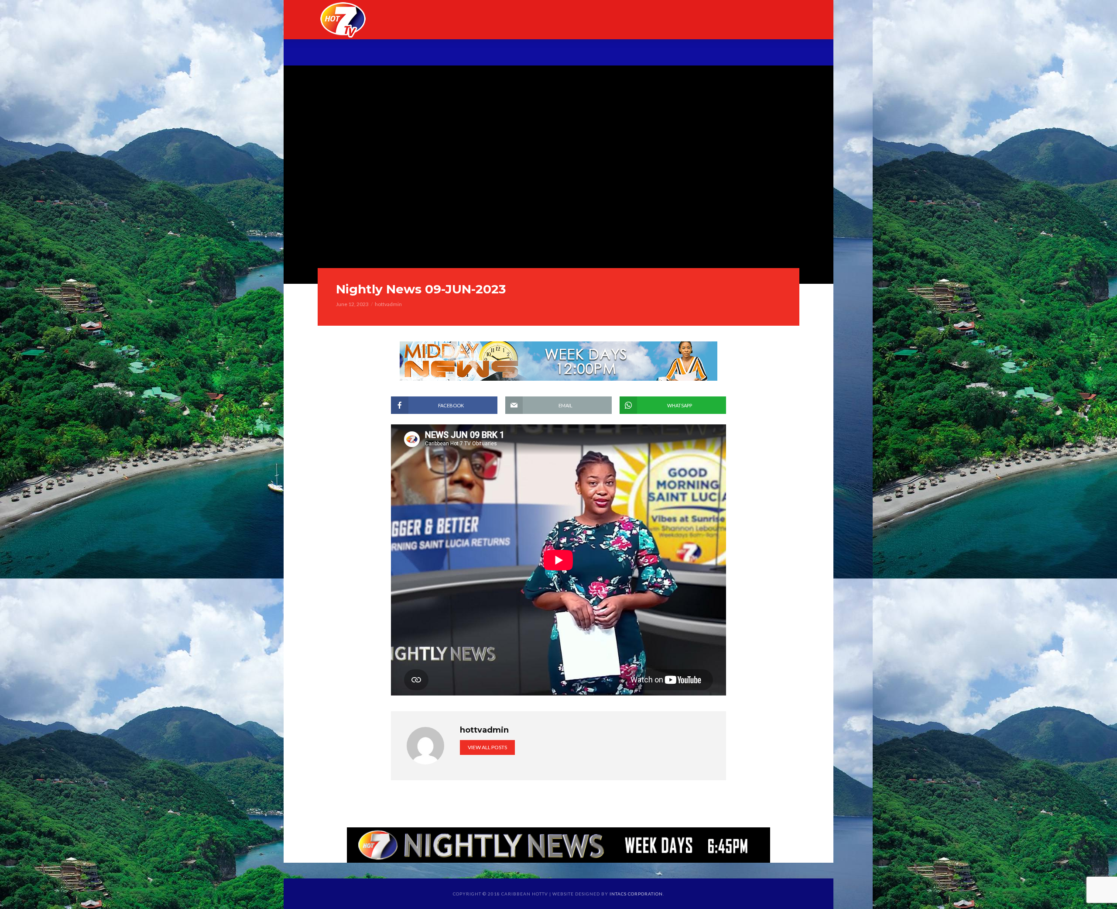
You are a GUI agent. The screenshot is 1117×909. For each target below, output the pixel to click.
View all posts (487, 747)
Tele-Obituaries (546, 53)
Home (357, 53)
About (394, 53)
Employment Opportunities (651, 53)
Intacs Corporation (636, 893)
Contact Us (746, 53)
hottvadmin (388, 304)
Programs (478, 53)
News (432, 53)
